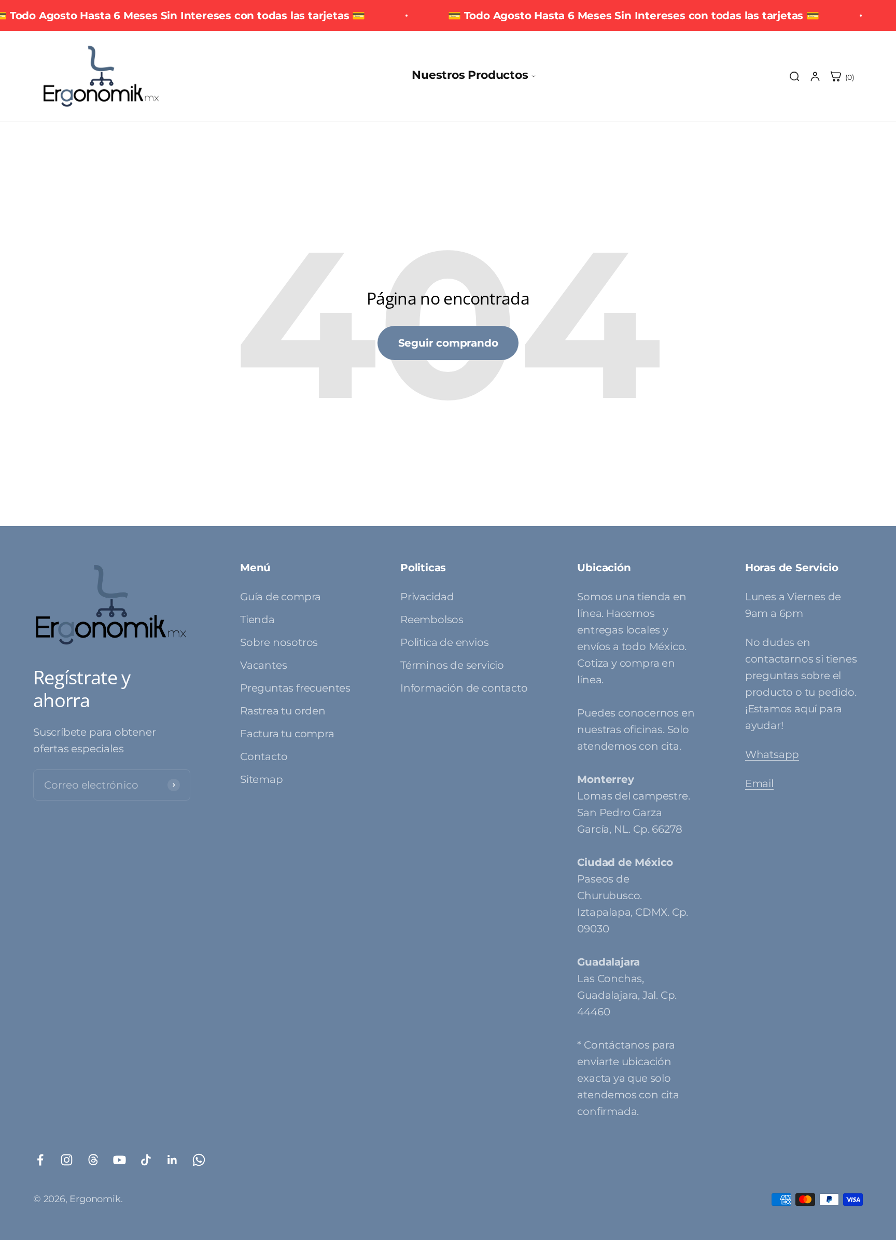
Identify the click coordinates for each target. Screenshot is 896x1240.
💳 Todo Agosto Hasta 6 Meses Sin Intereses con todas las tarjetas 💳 (633, 15)
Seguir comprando (448, 343)
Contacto (263, 756)
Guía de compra (280, 596)
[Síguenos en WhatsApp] (199, 1160)
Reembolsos (432, 619)
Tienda (257, 619)
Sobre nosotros (279, 642)
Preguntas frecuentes (295, 688)
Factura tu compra (287, 733)
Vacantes (263, 665)
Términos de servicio (452, 665)
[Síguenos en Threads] (93, 1160)
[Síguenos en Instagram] (67, 1160)
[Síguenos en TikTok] (146, 1160)
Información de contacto (463, 688)
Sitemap (261, 779)
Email (759, 783)
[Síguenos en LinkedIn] (172, 1160)
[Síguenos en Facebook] (40, 1160)
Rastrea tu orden (283, 711)
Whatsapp (772, 754)
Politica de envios (444, 642)
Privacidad (427, 596)
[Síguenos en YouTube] (120, 1160)
